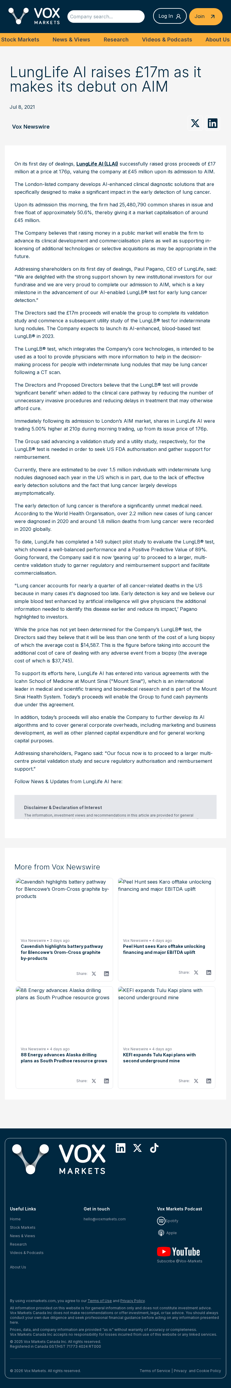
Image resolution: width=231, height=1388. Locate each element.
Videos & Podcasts (167, 39)
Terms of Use (100, 1300)
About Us (217, 39)
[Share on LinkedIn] (212, 123)
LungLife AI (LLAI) (97, 164)
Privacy (180, 1370)
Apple (171, 1233)
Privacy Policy (132, 1300)
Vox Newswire (31, 126)
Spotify (171, 1221)
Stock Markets (20, 39)
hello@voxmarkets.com (105, 1219)
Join (200, 16)
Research (116, 39)
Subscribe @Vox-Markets (179, 1261)
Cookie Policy (208, 1370)
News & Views (71, 39)
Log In (166, 16)
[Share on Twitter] (195, 123)
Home (15, 1219)
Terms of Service (155, 1370)
